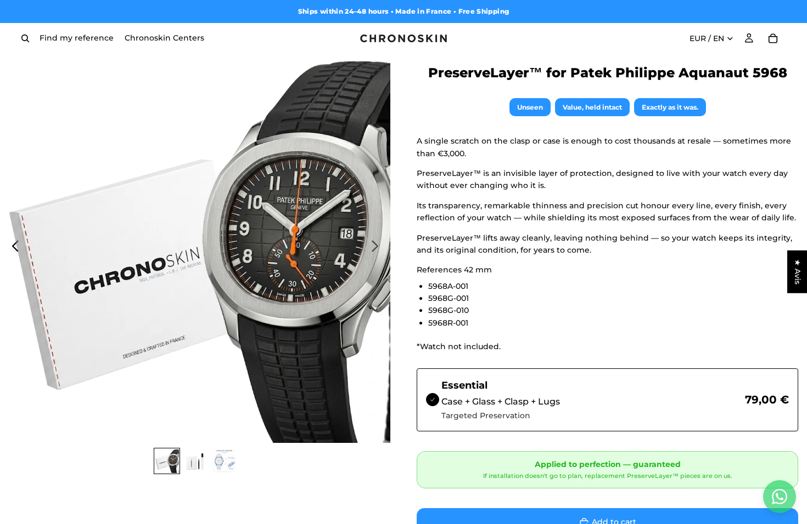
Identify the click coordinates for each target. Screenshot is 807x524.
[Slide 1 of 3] (167, 461)
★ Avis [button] (798, 271)
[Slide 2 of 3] (195, 461)
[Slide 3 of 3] (224, 461)
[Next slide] (378, 248)
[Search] (25, 38)
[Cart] (773, 38)
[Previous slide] (12, 248)
